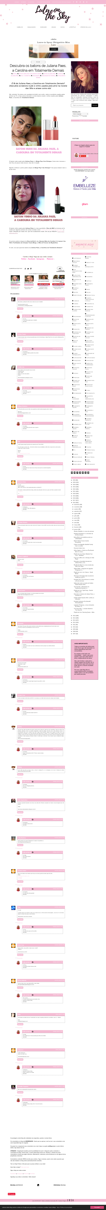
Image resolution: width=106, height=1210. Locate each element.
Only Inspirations (22, 800)
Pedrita (20, 726)
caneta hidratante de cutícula (89, 299)
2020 (74, 493)
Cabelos (20, 27)
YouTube (32, 1173)
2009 (74, 629)
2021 (74, 491)
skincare (76, 420)
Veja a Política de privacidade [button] (64, 1207)
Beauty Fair (90, 262)
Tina (19, 907)
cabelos (53, 39)
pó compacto (91, 393)
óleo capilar (78, 461)
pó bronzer (77, 393)
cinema (76, 303)
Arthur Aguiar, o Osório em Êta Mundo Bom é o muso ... (84, 551)
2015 (74, 615)
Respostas (20, 312)
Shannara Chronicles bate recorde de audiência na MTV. (84, 576)
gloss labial (78, 346)
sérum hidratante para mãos (88, 442)
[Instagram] (77, 2)
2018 (74, 498)
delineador (77, 316)
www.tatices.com (21, 561)
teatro (89, 447)
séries (89, 433)
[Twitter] (80, 2)
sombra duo (77, 424)
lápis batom (77, 357)
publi (88, 390)
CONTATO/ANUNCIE (43, 2)
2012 (74, 622)
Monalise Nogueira (23, 1086)
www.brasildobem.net (22, 338)
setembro (77, 511)
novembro (77, 506)
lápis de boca (91, 357)
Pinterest (50, 259)
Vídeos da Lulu (85, 27)
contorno (77, 306)
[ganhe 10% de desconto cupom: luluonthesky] (84, 195)
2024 (74, 484)
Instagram (40, 259)
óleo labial (77, 464)
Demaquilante (89, 266)
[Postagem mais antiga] (60, 1185)
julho (75, 515)
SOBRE (23, 2)
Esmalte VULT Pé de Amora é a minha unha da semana (84, 580)
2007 (74, 633)
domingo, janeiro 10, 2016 (57, 641)
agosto (76, 513)
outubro (76, 509)
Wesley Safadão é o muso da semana (84, 531)
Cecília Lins (21, 367)
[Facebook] (73, 2)
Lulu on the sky (27, 316)
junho (75, 518)
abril (75, 522)
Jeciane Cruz (21, 695)
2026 (74, 480)
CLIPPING (31, 2)
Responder (20, 308)
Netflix (89, 281)
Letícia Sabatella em (52, 229)
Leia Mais (53, 49)
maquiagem (36, 75)
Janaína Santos (22, 870)
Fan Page (20, 878)
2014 (74, 618)
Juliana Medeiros (22, 406)
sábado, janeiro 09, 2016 (60, 1014)
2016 (74, 502)
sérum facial (78, 443)
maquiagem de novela (49, 75)
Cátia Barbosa (22, 838)
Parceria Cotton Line (79, 548)
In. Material (20, 491)
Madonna (89, 276)
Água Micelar (78, 457)
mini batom (90, 360)
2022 (74, 489)
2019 (74, 495)
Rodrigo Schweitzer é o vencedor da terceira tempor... (83, 534)
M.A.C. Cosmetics (25, 75)
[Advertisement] (84, 229)
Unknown (20, 660)
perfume (76, 377)
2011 (74, 624)
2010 (74, 627)
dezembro (77, 504)
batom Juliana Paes (50, 73)
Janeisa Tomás (22, 334)
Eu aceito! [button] (97, 1207)
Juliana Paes (15, 75)
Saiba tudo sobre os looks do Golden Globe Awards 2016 (83, 583)
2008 (74, 631)
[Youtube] (87, 2)
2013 (74, 620)
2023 (74, 486)
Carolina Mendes (22, 522)
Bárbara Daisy (22, 482)
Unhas (53, 27)
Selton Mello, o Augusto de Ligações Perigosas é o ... (83, 569)
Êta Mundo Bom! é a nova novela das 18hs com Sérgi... (84, 565)
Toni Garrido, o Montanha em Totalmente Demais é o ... (81, 587)
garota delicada (22, 980)
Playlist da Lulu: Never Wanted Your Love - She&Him (83, 554)
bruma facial (91, 295)
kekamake (20, 623)
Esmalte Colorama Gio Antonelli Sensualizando (82, 602)
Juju (19, 441)
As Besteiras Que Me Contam (24, 453)
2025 (74, 482)
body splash (78, 295)
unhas (76, 454)
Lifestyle (72, 27)
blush (89, 292)
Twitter (23, 259)
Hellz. (19, 1014)
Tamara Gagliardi (23, 556)
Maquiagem (31, 27)
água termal (91, 457)
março (76, 524)
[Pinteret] (83, 2)
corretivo (90, 306)
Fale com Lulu (25, 1167)
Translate (84, 116)
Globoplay (90, 272)
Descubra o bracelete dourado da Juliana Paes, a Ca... (83, 562)
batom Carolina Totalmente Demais (30, 73)
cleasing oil (90, 303)
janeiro (76, 529)
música (76, 373)
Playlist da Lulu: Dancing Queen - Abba (84, 612)
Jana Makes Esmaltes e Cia (23, 876)
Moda (62, 27)
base (88, 289)
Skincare (43, 27)
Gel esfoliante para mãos (77, 271)
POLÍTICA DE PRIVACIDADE (62, 2)
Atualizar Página (62, 1201)
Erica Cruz (21, 945)
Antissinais (77, 258)
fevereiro (76, 527)
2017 (74, 500)
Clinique (60, 73)
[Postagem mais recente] (16, 1185)
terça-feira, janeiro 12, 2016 (59, 1086)
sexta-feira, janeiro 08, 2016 (59, 298)
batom (15, 73)
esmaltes (77, 329)
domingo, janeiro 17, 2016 (57, 1099)
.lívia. (19, 299)
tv (74, 450)
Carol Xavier (21, 590)
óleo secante (91, 464)
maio (75, 520)
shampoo (76, 411)
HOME (17, 2)
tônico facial (91, 450)
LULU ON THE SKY (36, 1201)
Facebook (31, 259)
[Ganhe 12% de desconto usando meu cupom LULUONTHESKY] (84, 210)
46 (60, 268)
